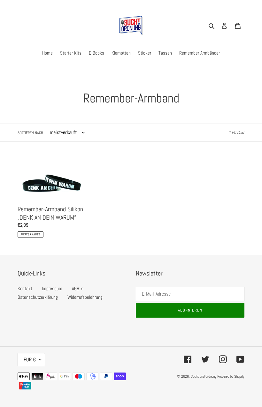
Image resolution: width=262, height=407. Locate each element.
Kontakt (25, 288)
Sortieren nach (30, 132)
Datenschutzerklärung (38, 297)
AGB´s (77, 288)
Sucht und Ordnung (203, 376)
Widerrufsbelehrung (85, 297)
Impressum (52, 288)
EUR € (30, 359)
